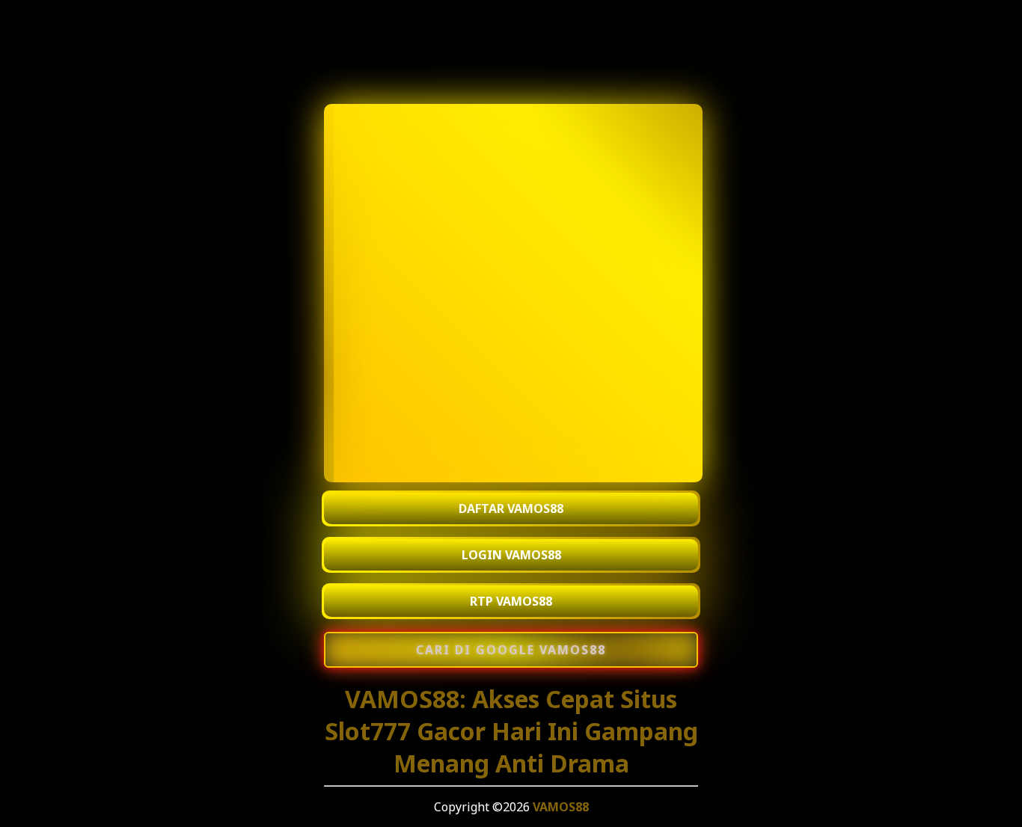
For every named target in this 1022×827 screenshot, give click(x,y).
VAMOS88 (561, 807)
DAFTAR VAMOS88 (511, 508)
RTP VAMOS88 (511, 601)
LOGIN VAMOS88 (511, 555)
